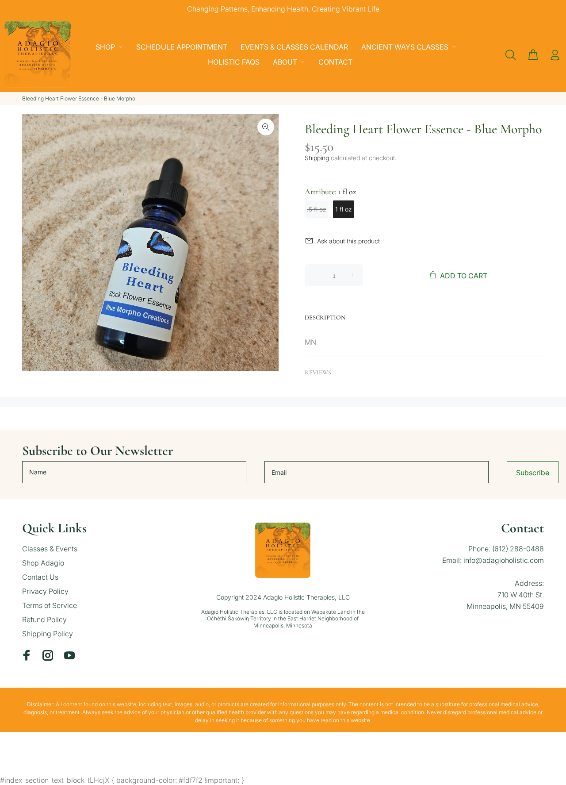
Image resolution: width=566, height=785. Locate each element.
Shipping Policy (47, 633)
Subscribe (532, 472)
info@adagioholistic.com (503, 560)
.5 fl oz (316, 209)
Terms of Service (49, 605)
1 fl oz (343, 209)
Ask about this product (348, 241)
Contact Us (40, 577)
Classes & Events (49, 548)
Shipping (317, 158)
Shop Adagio (43, 562)
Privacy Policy (45, 591)
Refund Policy (44, 619)
